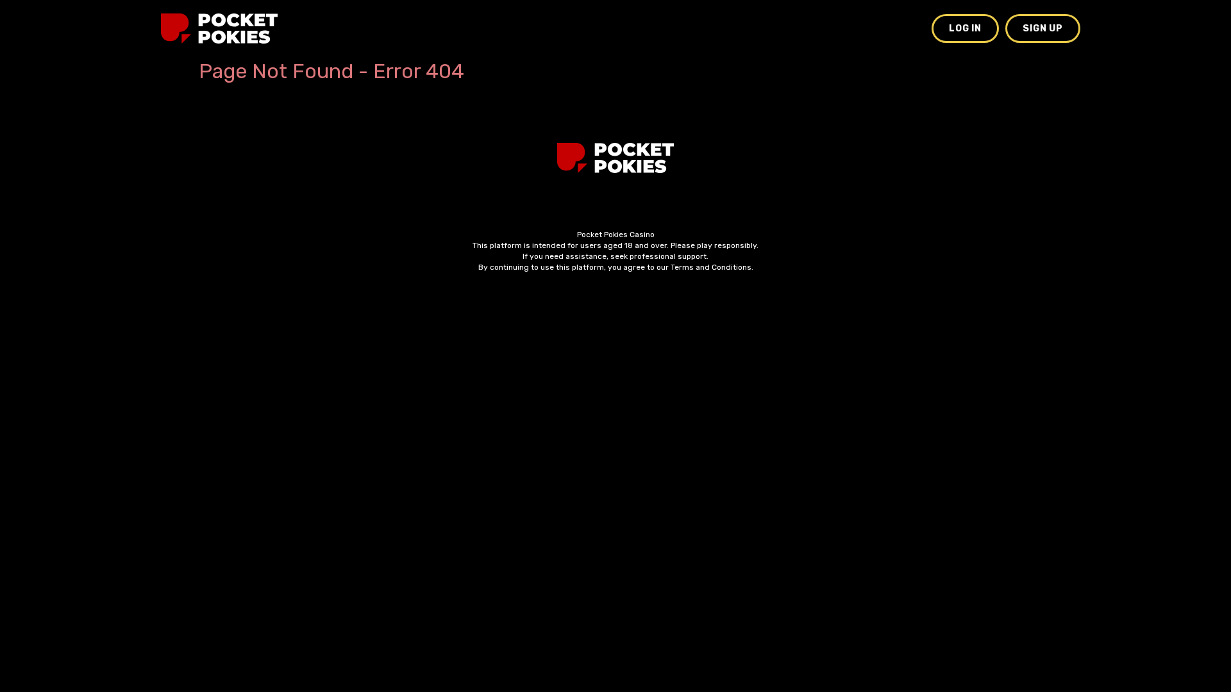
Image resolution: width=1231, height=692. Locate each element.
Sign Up (1043, 28)
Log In (965, 28)
